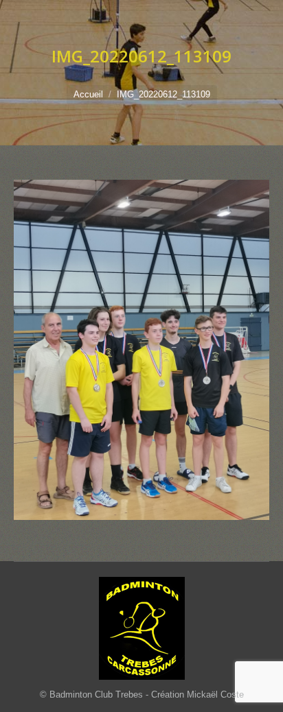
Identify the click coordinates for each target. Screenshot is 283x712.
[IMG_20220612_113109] (141, 350)
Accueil (88, 94)
